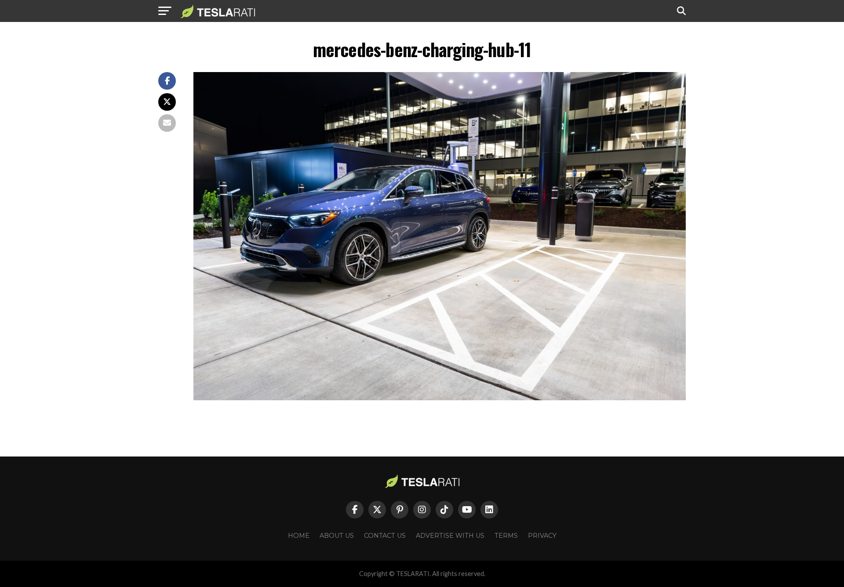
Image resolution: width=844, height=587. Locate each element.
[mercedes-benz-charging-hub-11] (439, 398)
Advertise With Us (450, 536)
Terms (506, 536)
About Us (337, 536)
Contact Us (385, 536)
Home (298, 536)
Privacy (542, 536)
